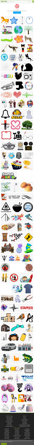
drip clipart (9, 423)
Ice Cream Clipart (27, 435)
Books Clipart (7, 430)
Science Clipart (6, 436)
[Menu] (33, 2)
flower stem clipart (9, 416)
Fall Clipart (17, 430)
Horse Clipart (17, 432)
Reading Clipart (27, 430)
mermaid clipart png (9, 420)
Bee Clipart (17, 434)
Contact (24, 418)
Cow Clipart (27, 428)
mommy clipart (9, 418)
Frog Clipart (7, 431)
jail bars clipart (9, 424)
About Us (24, 416)
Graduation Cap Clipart (17, 435)
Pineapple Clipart (27, 432)
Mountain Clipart (27, 438)
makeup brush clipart (9, 426)
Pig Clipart (27, 436)
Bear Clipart (17, 436)
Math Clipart (7, 428)
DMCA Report (24, 420)
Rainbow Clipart (17, 438)
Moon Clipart (17, 428)
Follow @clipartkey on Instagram (24, 424)
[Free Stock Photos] (4, 2)
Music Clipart (7, 435)
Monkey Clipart (27, 434)
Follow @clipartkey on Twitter (25, 426)
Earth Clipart (7, 434)
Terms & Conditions (24, 419)
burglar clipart (9, 422)
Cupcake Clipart (7, 432)
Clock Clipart (17, 431)
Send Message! (17, 12)
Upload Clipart (24, 423)
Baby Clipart (7, 438)
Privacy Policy (24, 422)
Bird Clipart (27, 431)
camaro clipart (9, 419)
